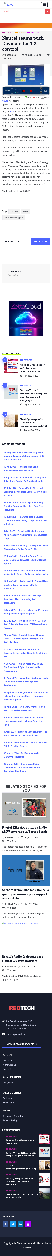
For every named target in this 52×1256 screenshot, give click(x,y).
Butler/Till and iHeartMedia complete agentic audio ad (21, 1154)
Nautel (5, 101)
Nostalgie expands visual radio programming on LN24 (33, 422)
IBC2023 (14, 211)
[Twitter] (13, 1224)
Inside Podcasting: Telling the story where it (22, 1195)
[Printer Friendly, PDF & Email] (36, 97)
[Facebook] (5, 1224)
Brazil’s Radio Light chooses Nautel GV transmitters (22, 959)
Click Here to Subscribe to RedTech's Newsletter (26, 26)
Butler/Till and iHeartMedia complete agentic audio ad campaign (33, 395)
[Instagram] (28, 1224)
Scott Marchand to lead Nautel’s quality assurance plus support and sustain (25, 894)
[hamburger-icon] (44, 4)
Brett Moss (10, 55)
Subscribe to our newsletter (22, 1044)
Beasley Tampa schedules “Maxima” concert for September (19, 1181)
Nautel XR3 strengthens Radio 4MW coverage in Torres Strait (24, 829)
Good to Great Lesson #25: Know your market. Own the (32, 368)
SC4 (12, 111)
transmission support (13, 217)
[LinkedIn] (20, 1224)
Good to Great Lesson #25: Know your (20, 1141)
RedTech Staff (12, 837)
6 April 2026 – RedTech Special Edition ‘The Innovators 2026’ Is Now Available (25, 734)
